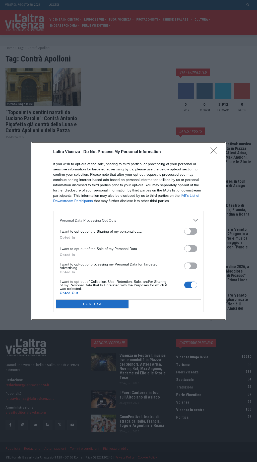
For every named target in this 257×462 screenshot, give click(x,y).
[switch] (190, 231)
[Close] (215, 152)
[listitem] (128, 220)
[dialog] (128, 231)
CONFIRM (92, 304)
